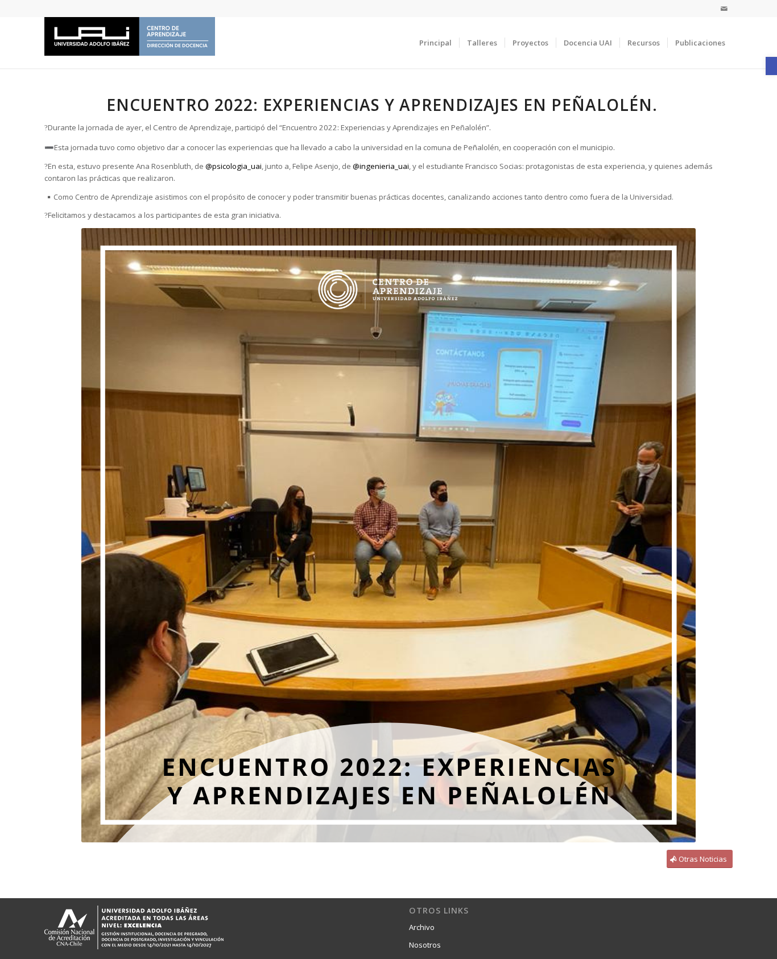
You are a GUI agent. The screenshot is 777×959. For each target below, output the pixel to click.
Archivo (422, 927)
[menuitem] (435, 42)
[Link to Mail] (724, 8)
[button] (771, 66)
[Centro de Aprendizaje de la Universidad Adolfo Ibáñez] (129, 42)
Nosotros (425, 945)
